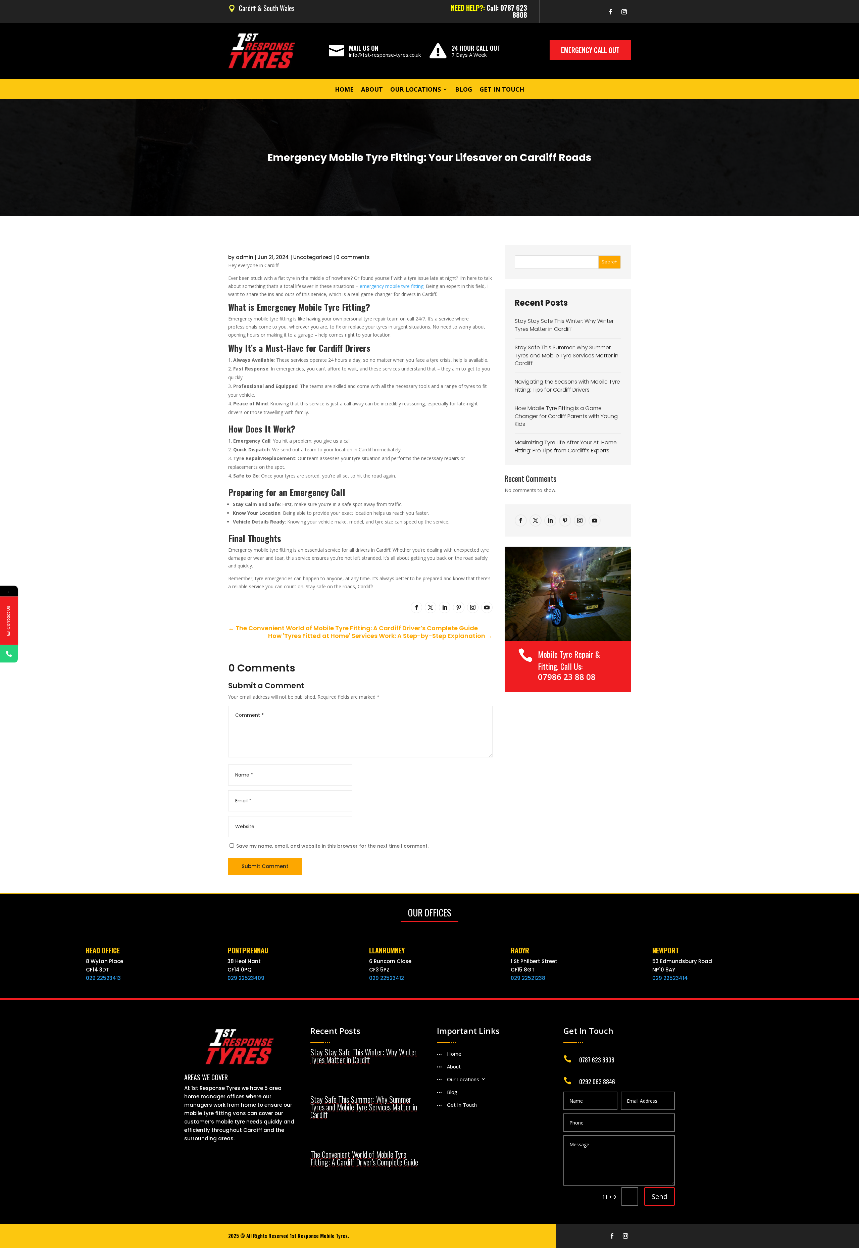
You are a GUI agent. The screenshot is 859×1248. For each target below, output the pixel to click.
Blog (463, 90)
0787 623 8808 (596, 1059)
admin (244, 257)
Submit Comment (265, 866)
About (372, 90)
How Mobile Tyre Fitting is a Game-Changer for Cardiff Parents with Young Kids (566, 416)
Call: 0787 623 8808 (507, 11)
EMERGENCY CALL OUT (590, 50)
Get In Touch (501, 90)
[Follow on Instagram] (624, 11)
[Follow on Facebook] (610, 11)
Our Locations (415, 90)
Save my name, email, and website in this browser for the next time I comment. (332, 846)
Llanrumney (387, 950)
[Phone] (9, 653)
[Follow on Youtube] (487, 607)
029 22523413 (103, 978)
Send (659, 1196)
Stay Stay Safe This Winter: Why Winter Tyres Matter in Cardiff (564, 325)
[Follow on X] (430, 607)
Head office (103, 950)
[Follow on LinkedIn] (444, 607)
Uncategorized (312, 257)
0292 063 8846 (597, 1081)
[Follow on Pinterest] (458, 607)
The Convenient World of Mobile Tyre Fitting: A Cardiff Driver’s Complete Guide (364, 1158)
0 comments (353, 257)
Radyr (520, 950)
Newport (665, 950)
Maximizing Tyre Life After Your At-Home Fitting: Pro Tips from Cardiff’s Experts (566, 446)
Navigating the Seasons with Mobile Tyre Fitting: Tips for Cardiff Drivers (567, 386)
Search (609, 262)
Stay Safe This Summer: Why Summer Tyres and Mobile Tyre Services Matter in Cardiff (566, 355)
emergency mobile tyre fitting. (392, 286)
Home (344, 90)
